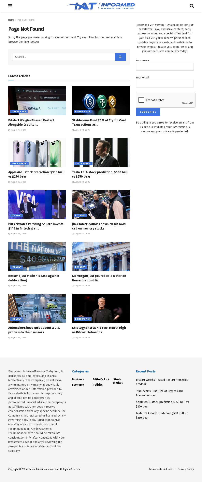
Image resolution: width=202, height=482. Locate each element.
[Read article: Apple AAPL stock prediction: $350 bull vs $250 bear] (37, 152)
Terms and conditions (161, 469)
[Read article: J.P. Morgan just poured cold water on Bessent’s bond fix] (101, 256)
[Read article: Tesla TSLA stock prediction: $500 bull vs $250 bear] (101, 152)
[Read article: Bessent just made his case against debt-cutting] (37, 256)
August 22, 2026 (82, 337)
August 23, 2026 (18, 130)
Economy (16, 215)
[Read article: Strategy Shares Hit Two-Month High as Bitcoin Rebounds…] (101, 308)
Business (78, 379)
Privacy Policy (186, 469)
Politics (98, 384)
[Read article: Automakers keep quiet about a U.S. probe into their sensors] (37, 308)
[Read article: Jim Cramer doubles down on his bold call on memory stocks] (101, 204)
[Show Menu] (10, 6)
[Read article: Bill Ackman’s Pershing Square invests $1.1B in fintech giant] (37, 204)
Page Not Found (26, 19)
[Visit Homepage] (101, 6)
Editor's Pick (18, 112)
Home (11, 19)
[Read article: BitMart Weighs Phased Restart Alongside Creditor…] (37, 100)
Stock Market (19, 163)
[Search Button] (192, 6)
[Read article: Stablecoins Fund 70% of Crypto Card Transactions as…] (101, 100)
